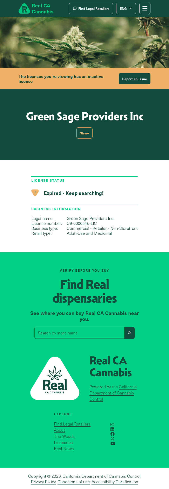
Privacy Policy (43, 481)
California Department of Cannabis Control (113, 393)
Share (84, 133)
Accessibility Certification (115, 481)
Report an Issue (134, 78)
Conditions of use (74, 481)
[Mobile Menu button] (144, 8)
